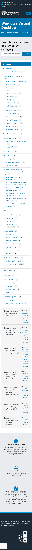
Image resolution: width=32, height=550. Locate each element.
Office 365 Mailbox (12, 126)
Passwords (9, 96)
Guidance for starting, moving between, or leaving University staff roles (15, 172)
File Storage (7, 156)
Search (27, 54)
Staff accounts (10, 103)
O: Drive (8, 159)
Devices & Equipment (10, 138)
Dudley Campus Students (14, 81)
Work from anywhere (10, 297)
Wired (8, 292)
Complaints (11, 525)
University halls (11, 289)
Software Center (15, 264)
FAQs (9, 32)
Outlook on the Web (12, 129)
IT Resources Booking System (16, 141)
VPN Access (10, 300)
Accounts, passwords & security (14, 76)
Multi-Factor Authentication (15, 88)
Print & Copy (7, 271)
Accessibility (7, 68)
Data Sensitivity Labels (11, 134)
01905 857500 (25, 4)
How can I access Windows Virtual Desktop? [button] (12, 313)
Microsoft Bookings (12, 237)
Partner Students (11, 93)
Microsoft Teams (11, 120)
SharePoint (9, 165)
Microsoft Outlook (12, 117)
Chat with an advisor (10, 4)
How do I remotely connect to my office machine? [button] (12, 407)
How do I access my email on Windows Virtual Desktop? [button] (12, 331)
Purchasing (7, 275)
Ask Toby (6, 6)
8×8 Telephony (11, 113)
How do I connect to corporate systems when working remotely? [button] (12, 391)
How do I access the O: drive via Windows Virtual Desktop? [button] (12, 376)
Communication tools (10, 110)
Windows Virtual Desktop (14, 303)
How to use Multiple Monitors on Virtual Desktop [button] (12, 421)
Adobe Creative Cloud (13, 261)
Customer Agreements (16, 492)
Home (3, 32)
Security (8, 100)
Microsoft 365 (8, 231)
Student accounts (11, 106)
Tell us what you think (16, 444)
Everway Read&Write (12, 72)
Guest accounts (11, 85)
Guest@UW (9, 286)
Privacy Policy (16, 523)
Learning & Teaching (10, 215)
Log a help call (8, 2)
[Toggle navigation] (28, 13)
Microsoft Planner (12, 244)
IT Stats (16, 470)
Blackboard (9, 218)
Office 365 (9, 253)
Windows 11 (9, 147)
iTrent (5, 210)
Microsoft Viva (10, 250)
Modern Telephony (12, 123)
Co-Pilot (8, 234)
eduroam (9, 283)
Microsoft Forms (11, 241)
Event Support (8, 151)
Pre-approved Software (11, 258)
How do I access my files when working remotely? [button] (12, 351)
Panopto (8, 221)
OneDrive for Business (13, 162)
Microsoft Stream (11, 247)
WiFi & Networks (8, 279)
